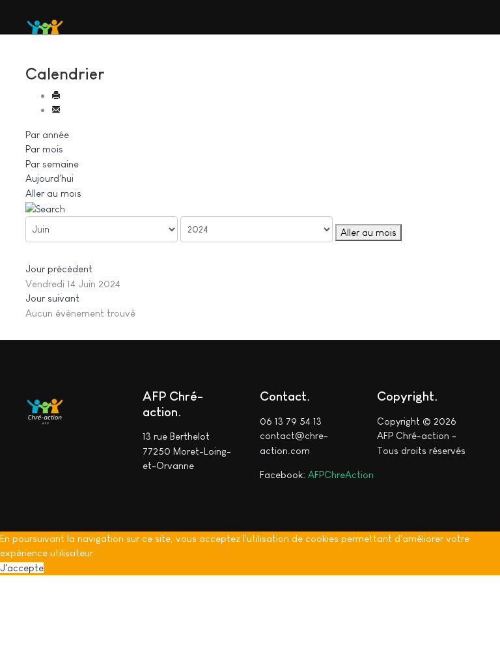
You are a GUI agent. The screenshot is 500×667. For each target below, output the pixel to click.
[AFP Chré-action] (44, 28)
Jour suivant (52, 298)
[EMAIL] (56, 109)
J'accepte (22, 567)
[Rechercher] (45, 207)
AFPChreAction (341, 474)
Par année (47, 134)
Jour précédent (58, 268)
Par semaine (52, 163)
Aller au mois (53, 193)
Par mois (44, 148)
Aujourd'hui (49, 178)
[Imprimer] (56, 95)
